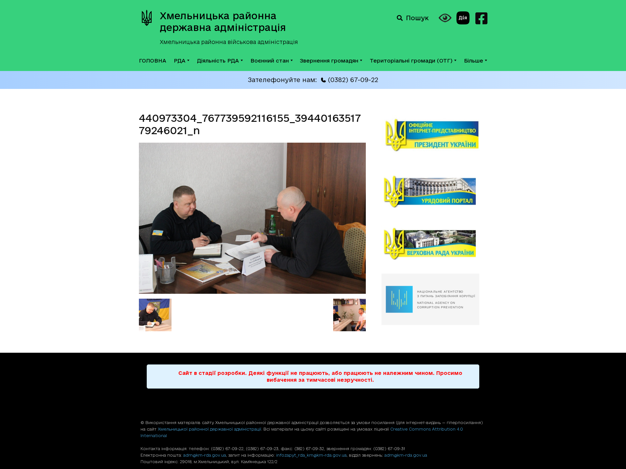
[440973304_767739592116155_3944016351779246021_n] (252, 292)
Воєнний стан (269, 61)
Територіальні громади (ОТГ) (411, 61)
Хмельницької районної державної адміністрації (209, 429)
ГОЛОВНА (152, 61)
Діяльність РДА (218, 61)
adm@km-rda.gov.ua (204, 455)
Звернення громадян (329, 61)
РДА (180, 61)
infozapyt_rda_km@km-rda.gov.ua (311, 455)
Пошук (417, 17)
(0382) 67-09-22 (353, 79)
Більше (473, 61)
